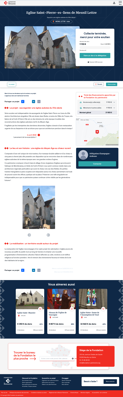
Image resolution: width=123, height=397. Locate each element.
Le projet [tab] (12, 84)
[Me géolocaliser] (72, 358)
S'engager (65, 378)
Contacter (97, 164)
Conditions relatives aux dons (39, 392)
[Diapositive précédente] (29, 235)
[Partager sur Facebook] (23, 101)
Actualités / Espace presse (29, 386)
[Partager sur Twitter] (28, 101)
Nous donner (65, 384)
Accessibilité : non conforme (99, 392)
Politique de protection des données (19, 392)
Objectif (105, 44)
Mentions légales (85, 392)
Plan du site (4, 392)
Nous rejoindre (66, 382)
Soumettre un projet (49, 378)
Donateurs (83, 50)
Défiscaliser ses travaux (48, 382)
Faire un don (112, 84)
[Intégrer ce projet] (39, 101)
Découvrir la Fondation (29, 378)
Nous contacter (110, 381)
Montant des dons (84, 41)
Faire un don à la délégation (95, 55)
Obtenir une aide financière (49, 384)
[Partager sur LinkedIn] (33, 101)
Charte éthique (74, 392)
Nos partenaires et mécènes (29, 384)
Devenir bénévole (66, 380)
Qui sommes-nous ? (27, 380)
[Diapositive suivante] (48, 235)
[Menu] (120, 2)
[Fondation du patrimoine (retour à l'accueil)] (9, 3)
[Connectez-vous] (114, 3)
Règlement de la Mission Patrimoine (58, 392)
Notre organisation (27, 382)
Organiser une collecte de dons (50, 380)
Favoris (100, 84)
